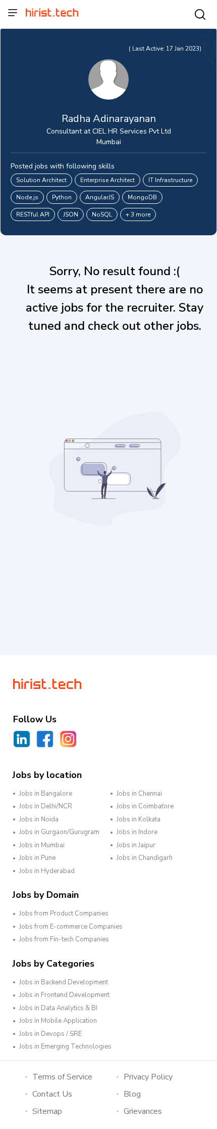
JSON (70, 214)
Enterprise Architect (107, 180)
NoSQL (102, 214)
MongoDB (142, 197)
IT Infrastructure (170, 180)
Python (62, 197)
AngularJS (99, 197)
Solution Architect (41, 180)
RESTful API (32, 214)
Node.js (27, 197)
